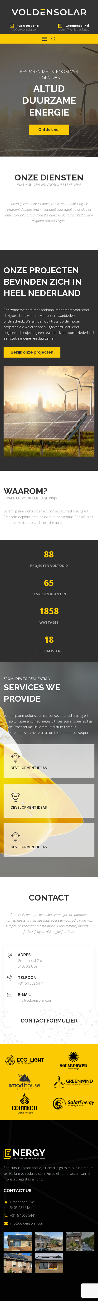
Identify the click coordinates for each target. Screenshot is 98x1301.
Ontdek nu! (49, 129)
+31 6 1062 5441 (31, 983)
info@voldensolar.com (24, 29)
